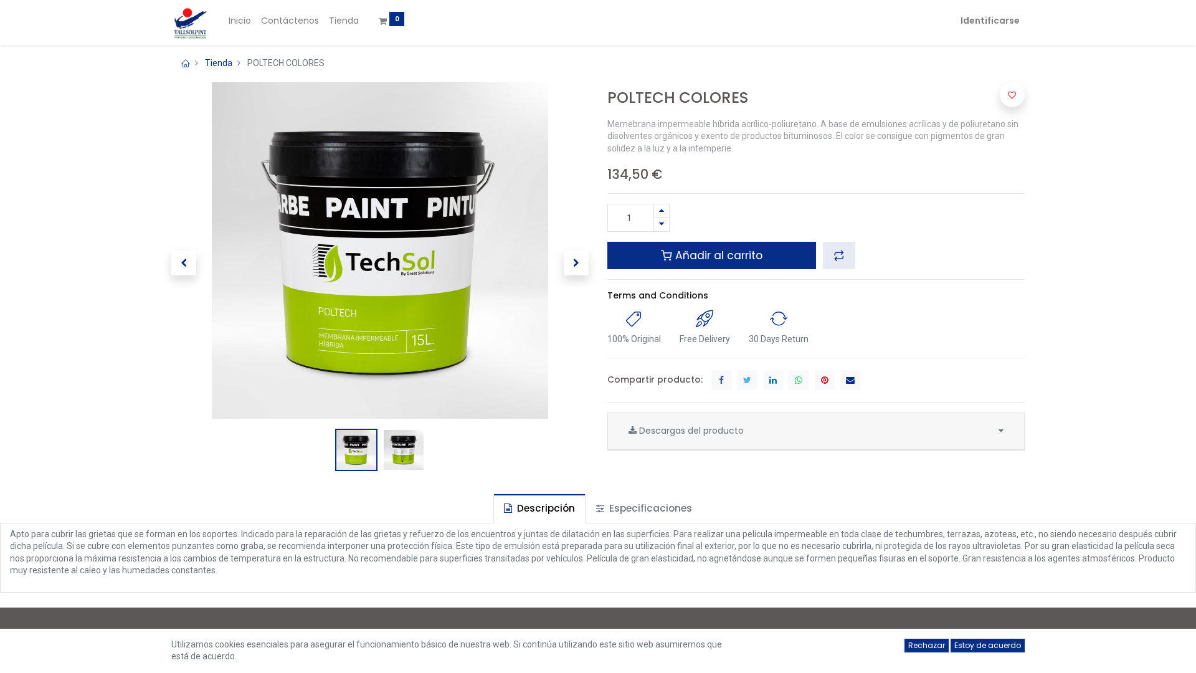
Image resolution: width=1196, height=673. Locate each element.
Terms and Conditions (657, 295)
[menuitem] (240, 21)
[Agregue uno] (661, 210)
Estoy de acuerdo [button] (987, 645)
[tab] (539, 508)
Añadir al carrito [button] (717, 255)
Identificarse (990, 20)
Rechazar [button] (926, 645)
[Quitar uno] (661, 224)
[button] (183, 263)
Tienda (218, 63)
